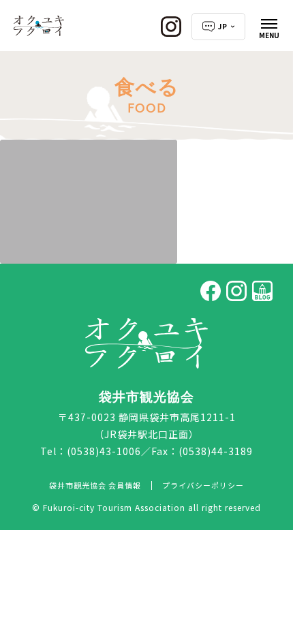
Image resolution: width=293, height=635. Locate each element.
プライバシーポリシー (203, 485)
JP (223, 26)
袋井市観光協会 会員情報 (95, 485)
